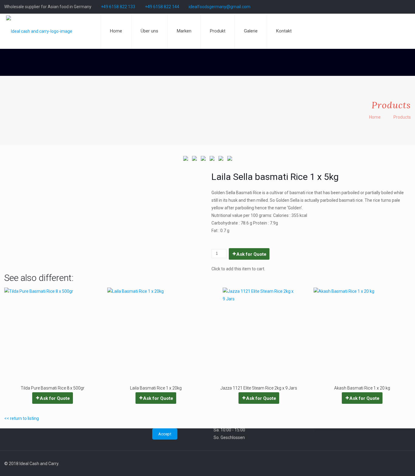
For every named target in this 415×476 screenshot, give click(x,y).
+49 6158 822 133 (118, 6)
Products (402, 117)
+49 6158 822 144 (162, 6)
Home (375, 117)
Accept (164, 434)
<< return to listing (21, 418)
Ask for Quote (251, 254)
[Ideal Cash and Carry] (39, 31)
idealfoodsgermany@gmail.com (219, 6)
